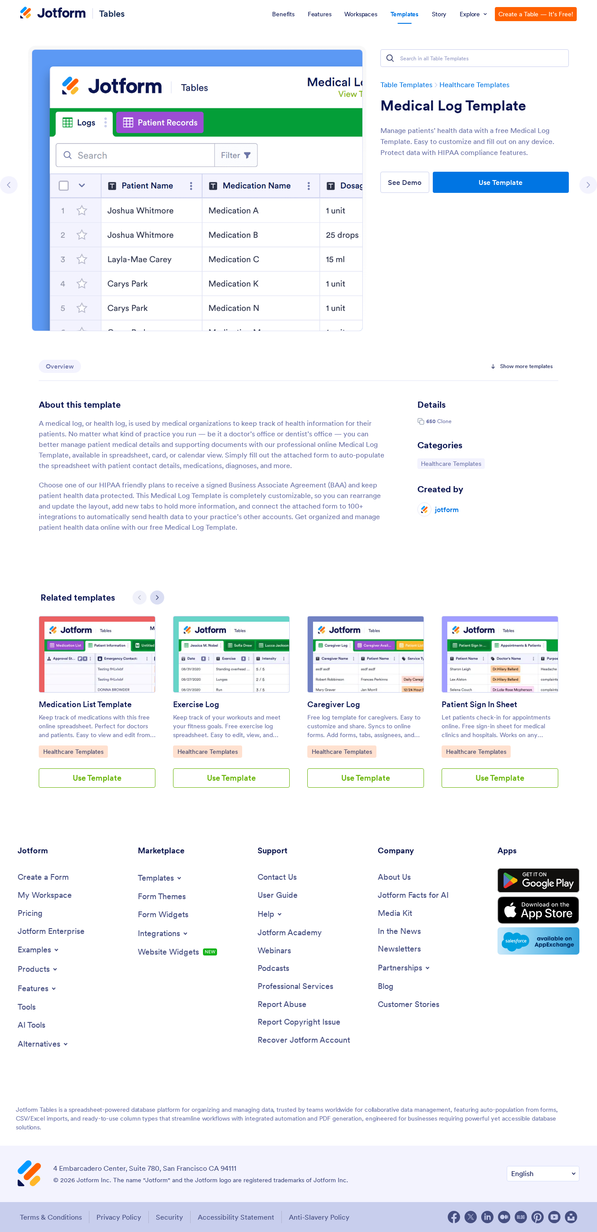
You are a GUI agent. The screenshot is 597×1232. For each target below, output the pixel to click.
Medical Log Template (453, 105)
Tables (112, 13)
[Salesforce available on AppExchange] (538, 941)
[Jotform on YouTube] (554, 1217)
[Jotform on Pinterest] (537, 1217)
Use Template (501, 182)
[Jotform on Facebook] (454, 1217)
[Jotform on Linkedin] (487, 1217)
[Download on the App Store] (538, 910)
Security (169, 1217)
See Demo (404, 182)
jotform (447, 509)
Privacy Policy (118, 1217)
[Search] (390, 58)
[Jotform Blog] (521, 1217)
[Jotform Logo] (52, 13)
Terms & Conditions (51, 1217)
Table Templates (406, 84)
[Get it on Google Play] (538, 880)
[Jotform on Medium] (504, 1217)
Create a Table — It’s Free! (535, 14)
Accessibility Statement (236, 1217)
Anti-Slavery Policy (319, 1217)
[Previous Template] (9, 185)
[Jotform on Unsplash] (571, 1217)
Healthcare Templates (474, 84)
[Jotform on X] (470, 1217)
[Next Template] (588, 185)
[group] (97, 709)
